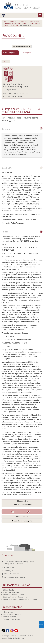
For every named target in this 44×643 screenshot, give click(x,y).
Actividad (13, 22)
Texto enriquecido (10, 52)
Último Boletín (8, 590)
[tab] (10, 52)
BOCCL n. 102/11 (11, 26)
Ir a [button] (5, 62)
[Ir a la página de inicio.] (22, 6)
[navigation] (22, 567)
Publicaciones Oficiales (16, 585)
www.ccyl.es (9, 571)
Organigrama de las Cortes (14, 577)
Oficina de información (11, 614)
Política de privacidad (18, 636)
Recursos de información (29, 22)
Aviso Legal (5, 636)
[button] (12, 512)
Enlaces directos (12, 607)
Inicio (5, 22)
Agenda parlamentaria (11, 619)
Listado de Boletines (11, 592)
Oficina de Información (12, 574)
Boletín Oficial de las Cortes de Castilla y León (22, 24)
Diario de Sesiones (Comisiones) (15, 597)
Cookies (30, 636)
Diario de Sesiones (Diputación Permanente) (20, 599)
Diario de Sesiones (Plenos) (13, 595)
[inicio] (41, 128)
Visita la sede (8, 612)
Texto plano (27, 52)
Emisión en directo (10, 617)
